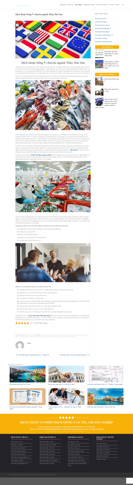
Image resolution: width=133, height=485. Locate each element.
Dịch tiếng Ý (78, 4)
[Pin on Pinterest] (56, 329)
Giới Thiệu (71, 4)
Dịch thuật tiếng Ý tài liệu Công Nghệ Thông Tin (74, 355)
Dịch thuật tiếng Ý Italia (21, 474)
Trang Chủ (63, 4)
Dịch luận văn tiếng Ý (101, 22)
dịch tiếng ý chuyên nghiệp (66, 334)
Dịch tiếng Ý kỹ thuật (101, 38)
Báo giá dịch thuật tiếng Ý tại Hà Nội (20, 384)
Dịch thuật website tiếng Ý (102, 32)
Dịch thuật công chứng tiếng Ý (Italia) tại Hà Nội (101, 407)
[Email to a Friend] (53, 329)
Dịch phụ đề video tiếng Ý (102, 25)
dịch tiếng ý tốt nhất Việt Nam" (31, 336)
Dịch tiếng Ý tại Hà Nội (103, 450)
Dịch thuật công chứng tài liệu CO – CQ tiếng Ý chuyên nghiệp (105, 384)
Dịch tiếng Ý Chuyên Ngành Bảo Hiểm (77, 464)
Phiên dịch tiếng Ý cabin (46, 441)
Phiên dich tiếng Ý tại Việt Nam (48, 460)
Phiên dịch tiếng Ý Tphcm (47, 463)
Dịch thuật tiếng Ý (31, 334)
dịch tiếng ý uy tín (43, 336)
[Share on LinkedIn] (59, 329)
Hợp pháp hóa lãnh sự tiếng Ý (76, 451)
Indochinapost (53, 474)
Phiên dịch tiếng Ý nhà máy (47, 454)
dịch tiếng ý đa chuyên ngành (79, 334)
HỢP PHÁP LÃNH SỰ (102, 4)
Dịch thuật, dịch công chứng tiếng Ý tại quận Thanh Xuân (111, 53)
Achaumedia (42, 474)
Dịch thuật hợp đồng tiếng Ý (103, 28)
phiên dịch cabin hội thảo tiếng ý (55, 336)
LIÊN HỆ (117, 4)
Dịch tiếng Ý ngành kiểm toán (103, 41)
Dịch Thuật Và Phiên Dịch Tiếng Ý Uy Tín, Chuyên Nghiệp (66, 422)
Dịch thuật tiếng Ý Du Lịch (75, 457)
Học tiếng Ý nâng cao (74, 448)
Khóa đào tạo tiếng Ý (74, 454)
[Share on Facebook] (46, 329)
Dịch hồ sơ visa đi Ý (100, 18)
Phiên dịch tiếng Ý (89, 4)
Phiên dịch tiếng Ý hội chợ (47, 448)
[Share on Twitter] (50, 329)
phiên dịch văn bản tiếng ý (69, 336)
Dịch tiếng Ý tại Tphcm (103, 453)
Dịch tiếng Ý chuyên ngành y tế (104, 35)
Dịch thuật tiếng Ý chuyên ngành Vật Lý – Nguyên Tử (33, 355)
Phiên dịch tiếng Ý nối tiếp (47, 457)
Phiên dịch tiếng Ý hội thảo (47, 451)
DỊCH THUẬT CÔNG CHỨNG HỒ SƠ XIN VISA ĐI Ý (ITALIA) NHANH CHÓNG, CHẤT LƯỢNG (106, 103)
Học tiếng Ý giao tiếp (74, 445)
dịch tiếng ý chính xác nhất (53, 334)
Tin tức (111, 4)
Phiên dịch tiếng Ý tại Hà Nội (48, 445)
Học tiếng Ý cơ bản (73, 441)
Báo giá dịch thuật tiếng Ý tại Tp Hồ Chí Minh (61, 384)
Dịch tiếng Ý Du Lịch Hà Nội (76, 460)
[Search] (122, 5)
